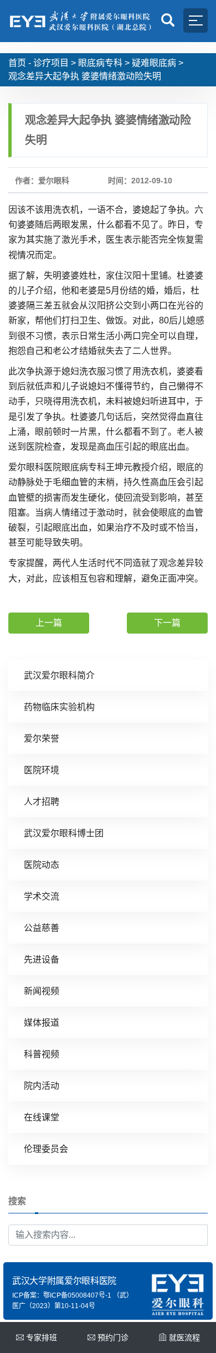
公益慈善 (41, 928)
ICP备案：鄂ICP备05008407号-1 (61, 1295)
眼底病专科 (100, 63)
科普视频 (41, 1054)
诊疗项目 (51, 63)
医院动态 (41, 865)
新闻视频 (41, 991)
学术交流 (41, 896)
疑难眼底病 (154, 63)
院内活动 (41, 1085)
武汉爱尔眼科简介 (59, 675)
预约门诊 (112, 1337)
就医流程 (184, 1337)
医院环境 (41, 770)
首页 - (19, 63)
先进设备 (41, 959)
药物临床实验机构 (59, 707)
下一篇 (167, 622)
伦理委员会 (46, 1149)
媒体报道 (41, 1022)
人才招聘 (41, 801)
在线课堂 (41, 1117)
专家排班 (41, 1337)
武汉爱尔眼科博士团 (64, 833)
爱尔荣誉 (41, 738)
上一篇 (48, 622)
